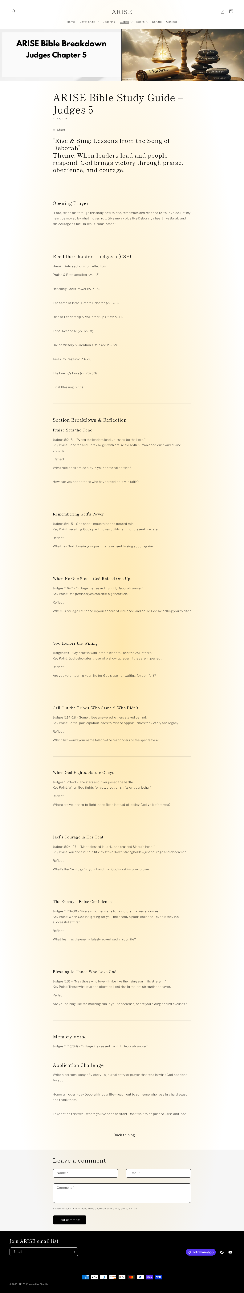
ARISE (22, 1284)
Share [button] (61, 129)
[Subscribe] (74, 1252)
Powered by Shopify (37, 1284)
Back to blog (124, 1135)
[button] (14, 11)
